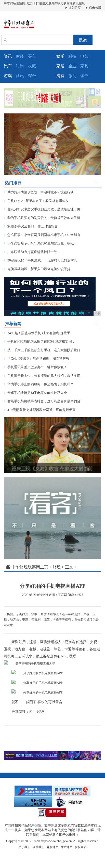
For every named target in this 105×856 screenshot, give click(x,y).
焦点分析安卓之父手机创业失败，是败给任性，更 (42, 209)
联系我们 (38, 847)
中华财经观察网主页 (29, 567)
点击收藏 (94, 7)
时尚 (20, 66)
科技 (72, 56)
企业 (72, 66)
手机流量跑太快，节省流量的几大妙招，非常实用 (42, 376)
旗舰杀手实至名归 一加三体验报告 (31, 226)
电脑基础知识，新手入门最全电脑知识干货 (37, 269)
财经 (20, 56)
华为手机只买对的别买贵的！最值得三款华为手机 (42, 218)
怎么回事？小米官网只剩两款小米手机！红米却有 (42, 235)
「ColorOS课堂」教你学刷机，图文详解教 (36, 358)
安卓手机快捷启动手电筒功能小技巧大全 (35, 393)
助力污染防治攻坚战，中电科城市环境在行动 (39, 192)
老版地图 (52, 847)
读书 (84, 75)
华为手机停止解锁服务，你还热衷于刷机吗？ (39, 384)
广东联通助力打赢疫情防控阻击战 (30, 252)
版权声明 (80, 847)
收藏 (32, 66)
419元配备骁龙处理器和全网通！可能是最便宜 (40, 410)
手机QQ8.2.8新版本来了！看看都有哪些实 (36, 201)
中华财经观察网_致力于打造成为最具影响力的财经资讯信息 (44, 3)
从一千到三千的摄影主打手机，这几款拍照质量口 (42, 350)
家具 (84, 66)
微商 (72, 75)
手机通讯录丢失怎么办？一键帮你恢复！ (35, 367)
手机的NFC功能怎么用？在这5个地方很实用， (39, 341)
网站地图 (66, 847)
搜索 (83, 40)
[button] (11, 144)
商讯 (20, 75)
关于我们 (24, 847)
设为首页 (74, 7)
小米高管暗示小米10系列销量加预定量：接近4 (40, 243)
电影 (84, 56)
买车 (32, 56)
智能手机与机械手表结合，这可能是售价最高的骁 (42, 401)
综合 (32, 75)
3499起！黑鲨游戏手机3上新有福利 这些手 (37, 333)
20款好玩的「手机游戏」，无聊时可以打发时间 (40, 260)
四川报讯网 (37, 712)
